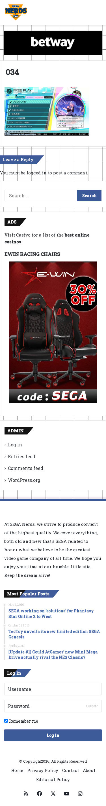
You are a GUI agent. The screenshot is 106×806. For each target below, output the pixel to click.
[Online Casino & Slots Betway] (53, 42)
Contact (70, 770)
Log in (15, 445)
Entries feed (21, 456)
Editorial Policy (53, 779)
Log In (53, 735)
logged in (37, 173)
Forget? (92, 706)
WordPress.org (24, 480)
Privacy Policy (42, 770)
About (89, 770)
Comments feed (25, 468)
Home (17, 770)
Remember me (23, 721)
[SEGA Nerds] (16, 12)
